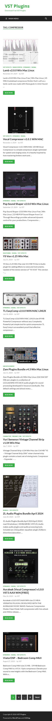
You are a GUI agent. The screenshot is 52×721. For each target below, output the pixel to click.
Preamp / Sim (16, 436)
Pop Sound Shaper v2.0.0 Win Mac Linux (25, 203)
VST (22, 74)
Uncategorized (8, 366)
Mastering (7, 253)
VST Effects (7, 67)
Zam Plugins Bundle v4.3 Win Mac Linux (25, 369)
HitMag (27, 718)
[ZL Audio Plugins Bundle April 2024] (26, 491)
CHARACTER (7, 436)
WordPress (16, 718)
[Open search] (46, 18)
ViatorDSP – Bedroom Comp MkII (22, 657)
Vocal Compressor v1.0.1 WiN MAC (23, 139)
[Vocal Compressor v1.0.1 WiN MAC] (26, 120)
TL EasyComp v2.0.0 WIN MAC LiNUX (24, 310)
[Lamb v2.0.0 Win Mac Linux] (26, 51)
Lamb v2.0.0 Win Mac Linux (18, 70)
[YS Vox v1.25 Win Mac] (26, 243)
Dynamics (26, 67)
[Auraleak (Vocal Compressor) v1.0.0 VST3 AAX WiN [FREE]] (26, 566)
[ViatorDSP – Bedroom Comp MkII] (26, 642)
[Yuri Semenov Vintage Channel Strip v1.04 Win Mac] (26, 419)
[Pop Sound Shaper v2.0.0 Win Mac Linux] (26, 185)
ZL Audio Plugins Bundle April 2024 (23, 513)
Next (37, 697)
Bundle (5, 510)
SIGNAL (33, 67)
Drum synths (17, 67)
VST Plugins (17, 6)
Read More (8, 92)
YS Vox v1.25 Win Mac (15, 256)
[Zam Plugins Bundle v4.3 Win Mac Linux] (26, 354)
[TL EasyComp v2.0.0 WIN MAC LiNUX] (26, 299)
